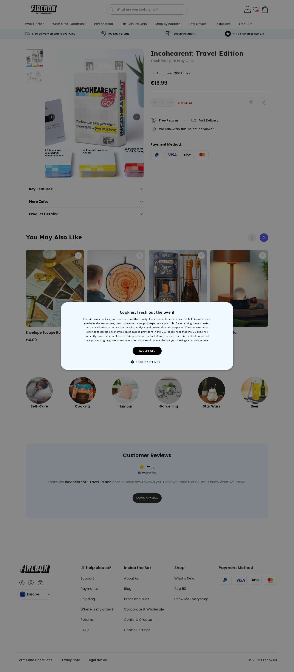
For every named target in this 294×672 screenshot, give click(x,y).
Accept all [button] (147, 350)
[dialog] (147, 336)
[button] (147, 361)
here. (206, 340)
